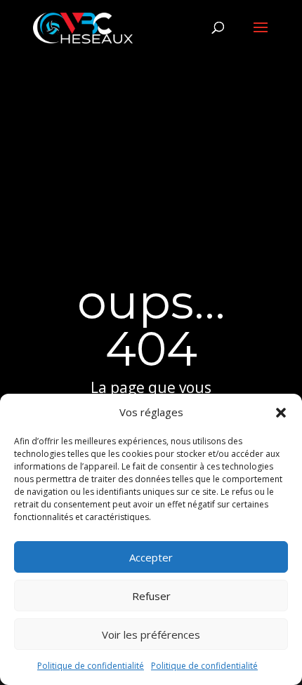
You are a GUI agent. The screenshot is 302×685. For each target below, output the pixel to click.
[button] (281, 413)
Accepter (151, 557)
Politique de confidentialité (90, 666)
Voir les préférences (151, 634)
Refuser (151, 596)
